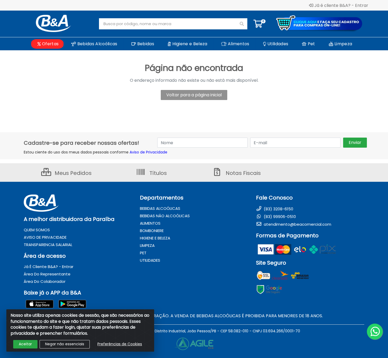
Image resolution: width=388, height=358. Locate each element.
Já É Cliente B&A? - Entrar (48, 266)
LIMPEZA (147, 245)
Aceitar (25, 344)
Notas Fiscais (242, 173)
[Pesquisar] (241, 23)
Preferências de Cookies (119, 344)
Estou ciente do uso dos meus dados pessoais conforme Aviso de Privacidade (95, 152)
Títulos (157, 173)
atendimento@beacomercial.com (297, 224)
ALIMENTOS (150, 223)
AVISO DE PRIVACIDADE (45, 237)
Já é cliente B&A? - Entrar (341, 5)
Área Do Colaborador (44, 281)
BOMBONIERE (152, 230)
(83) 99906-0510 (279, 216)
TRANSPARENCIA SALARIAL (48, 244)
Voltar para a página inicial (194, 95)
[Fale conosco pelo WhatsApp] (375, 331)
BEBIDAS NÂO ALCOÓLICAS (165, 216)
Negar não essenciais (64, 344)
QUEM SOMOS (37, 230)
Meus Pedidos (72, 173)
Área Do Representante (47, 274)
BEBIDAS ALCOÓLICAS (160, 208)
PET (143, 253)
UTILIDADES (150, 260)
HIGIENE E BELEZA (155, 238)
